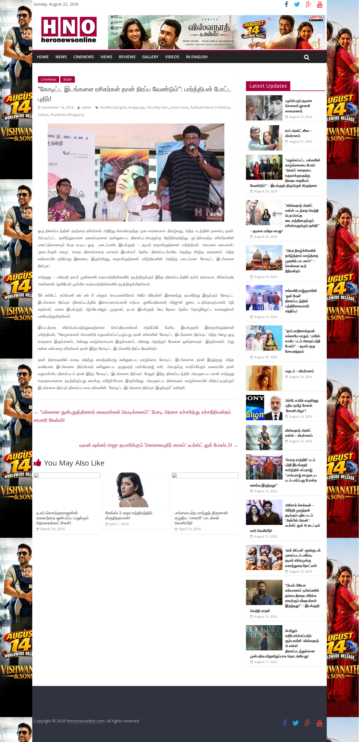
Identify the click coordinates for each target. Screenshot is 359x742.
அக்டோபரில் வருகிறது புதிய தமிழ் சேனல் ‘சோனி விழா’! (301, 405)
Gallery (150, 56)
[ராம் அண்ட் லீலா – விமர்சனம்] (264, 128)
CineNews (83, 56)
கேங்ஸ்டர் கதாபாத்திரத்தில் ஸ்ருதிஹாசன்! (128, 515)
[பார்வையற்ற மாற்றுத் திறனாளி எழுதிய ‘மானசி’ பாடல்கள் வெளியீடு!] (205, 476)
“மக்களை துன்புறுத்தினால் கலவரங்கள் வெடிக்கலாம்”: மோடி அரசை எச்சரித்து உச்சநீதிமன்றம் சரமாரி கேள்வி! (132, 415)
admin (86, 107)
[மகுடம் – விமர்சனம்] (264, 368)
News (61, 56)
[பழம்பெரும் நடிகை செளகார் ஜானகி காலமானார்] (264, 98)
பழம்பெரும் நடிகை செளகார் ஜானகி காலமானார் (298, 105)
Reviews (127, 56)
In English (197, 56)
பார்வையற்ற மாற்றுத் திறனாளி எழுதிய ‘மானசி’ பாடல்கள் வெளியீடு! (201, 517)
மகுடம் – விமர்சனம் (299, 370)
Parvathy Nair (157, 107)
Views (106, 56)
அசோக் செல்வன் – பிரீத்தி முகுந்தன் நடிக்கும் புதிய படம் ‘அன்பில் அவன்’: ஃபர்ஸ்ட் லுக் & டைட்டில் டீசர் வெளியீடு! (285, 518)
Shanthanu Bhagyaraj (67, 114)
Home (43, 56)
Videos (172, 56)
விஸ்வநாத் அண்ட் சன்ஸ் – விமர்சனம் (299, 433)
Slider (67, 79)
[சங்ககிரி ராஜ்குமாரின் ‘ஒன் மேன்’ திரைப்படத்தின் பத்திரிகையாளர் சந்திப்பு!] (264, 288)
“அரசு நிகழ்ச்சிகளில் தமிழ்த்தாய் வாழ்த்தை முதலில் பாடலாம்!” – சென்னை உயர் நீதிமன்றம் (301, 260)
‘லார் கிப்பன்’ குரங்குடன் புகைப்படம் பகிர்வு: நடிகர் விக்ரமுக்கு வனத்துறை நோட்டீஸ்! (303, 558)
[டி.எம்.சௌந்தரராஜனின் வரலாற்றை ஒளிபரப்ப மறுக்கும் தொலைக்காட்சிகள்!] (67, 476)
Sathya (43, 114)
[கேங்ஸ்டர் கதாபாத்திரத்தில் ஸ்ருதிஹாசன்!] (136, 476)
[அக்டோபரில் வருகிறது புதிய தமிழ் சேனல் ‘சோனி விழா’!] (264, 398)
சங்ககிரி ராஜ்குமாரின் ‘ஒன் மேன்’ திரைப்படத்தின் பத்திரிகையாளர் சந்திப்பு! (301, 300)
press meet (179, 107)
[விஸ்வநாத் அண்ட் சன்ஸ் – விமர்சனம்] (264, 428)
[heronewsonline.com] (68, 18)
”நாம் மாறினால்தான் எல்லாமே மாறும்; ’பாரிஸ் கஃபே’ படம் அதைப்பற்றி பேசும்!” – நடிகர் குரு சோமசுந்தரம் (302, 341)
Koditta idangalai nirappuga (122, 107)
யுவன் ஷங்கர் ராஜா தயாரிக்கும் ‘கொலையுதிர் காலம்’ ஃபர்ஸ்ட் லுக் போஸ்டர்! (158, 444)
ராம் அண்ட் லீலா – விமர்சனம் (298, 133)
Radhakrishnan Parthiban (210, 107)
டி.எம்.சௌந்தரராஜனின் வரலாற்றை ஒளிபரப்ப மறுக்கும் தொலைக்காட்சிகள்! (62, 517)
